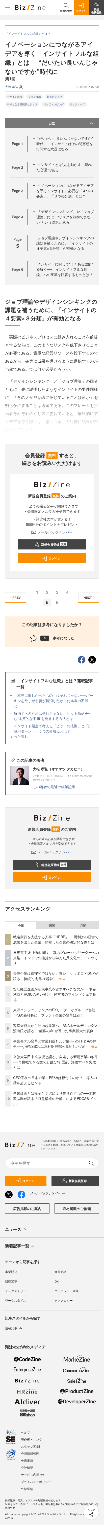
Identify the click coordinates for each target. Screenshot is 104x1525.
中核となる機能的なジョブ (22, 104)
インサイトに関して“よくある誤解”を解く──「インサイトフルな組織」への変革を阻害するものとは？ (64, 269)
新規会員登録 (53, 544)
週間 (52, 925)
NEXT (88, 597)
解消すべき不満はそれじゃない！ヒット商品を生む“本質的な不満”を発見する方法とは (53, 716)
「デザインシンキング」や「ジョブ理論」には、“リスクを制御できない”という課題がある (65, 217)
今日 (21, 925)
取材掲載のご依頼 (77, 1208)
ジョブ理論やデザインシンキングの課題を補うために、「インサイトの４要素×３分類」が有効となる (65, 243)
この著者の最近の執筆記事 (54, 786)
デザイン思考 (14, 96)
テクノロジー (64, 1300)
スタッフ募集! (30, 1446)
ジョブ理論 (34, 96)
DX (57, 1281)
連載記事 (11, 1328)
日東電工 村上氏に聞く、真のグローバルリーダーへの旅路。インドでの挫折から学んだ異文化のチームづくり (56, 957)
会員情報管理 (30, 1453)
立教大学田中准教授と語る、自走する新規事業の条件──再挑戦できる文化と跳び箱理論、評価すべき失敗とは (55, 1062)
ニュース (13, 1229)
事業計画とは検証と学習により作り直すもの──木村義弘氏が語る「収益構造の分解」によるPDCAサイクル (55, 1098)
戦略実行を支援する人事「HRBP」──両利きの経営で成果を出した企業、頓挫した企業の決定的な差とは (55, 939)
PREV (16, 597)
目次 (52, 123)
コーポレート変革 (67, 1291)
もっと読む (19, 736)
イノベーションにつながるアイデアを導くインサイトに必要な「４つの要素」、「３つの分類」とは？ (65, 190)
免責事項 (27, 1460)
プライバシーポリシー (36, 1481)
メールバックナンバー (55, 532)
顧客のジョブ (54, 96)
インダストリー (15, 1291)
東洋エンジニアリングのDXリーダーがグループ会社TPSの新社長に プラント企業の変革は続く (54, 1012)
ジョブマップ (77, 104)
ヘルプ (25, 1432)
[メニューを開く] (7, 7)
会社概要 (27, 1467)
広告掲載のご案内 (27, 1208)
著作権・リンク (31, 1439)
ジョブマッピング (53, 104)
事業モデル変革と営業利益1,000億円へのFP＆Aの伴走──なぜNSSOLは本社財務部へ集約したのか (54, 1043)
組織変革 (11, 1281)
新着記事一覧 (17, 1246)
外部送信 (27, 1488)
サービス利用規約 (33, 1474)
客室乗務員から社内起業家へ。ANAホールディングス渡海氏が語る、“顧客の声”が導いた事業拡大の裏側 (55, 1028)
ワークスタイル (15, 1300)
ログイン (54, 558)
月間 (83, 925)
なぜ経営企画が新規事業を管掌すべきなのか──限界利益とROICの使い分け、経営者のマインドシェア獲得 (54, 994)
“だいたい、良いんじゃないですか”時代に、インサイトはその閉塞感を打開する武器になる (64, 143)
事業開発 (11, 1271)
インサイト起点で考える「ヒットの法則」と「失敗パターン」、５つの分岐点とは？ (53, 728)
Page (17, 143)
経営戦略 (61, 1271)
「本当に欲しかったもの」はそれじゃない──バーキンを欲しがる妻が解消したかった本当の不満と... (53, 700)
